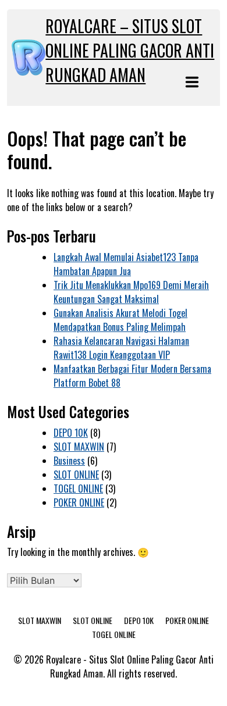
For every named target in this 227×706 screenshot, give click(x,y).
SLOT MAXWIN (79, 447)
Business (69, 461)
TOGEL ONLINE (78, 488)
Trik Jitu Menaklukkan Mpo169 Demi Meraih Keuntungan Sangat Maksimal (131, 292)
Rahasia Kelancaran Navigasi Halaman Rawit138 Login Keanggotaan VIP (121, 348)
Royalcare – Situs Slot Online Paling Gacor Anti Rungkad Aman (129, 50)
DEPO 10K (71, 433)
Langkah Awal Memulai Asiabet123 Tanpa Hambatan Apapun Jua (126, 264)
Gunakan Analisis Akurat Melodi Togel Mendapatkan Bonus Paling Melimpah (120, 320)
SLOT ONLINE (76, 475)
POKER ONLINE (79, 502)
